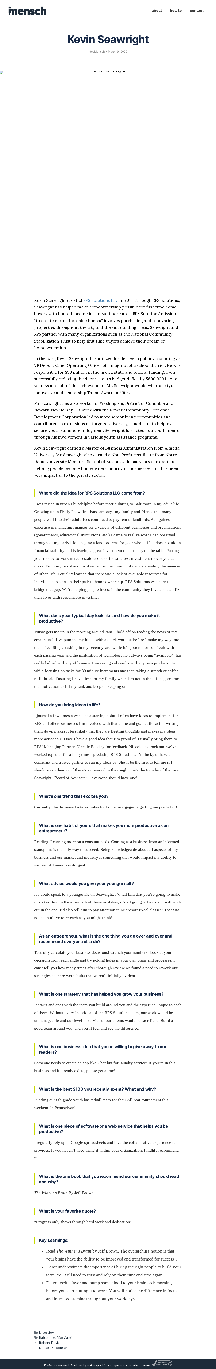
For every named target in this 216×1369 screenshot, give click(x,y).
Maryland (64, 1337)
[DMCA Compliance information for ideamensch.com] (162, 1365)
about (157, 11)
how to (176, 11)
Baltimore (47, 1337)
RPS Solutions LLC (101, 300)
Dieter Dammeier (53, 1347)
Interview (47, 1332)
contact (197, 11)
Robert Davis (49, 1342)
